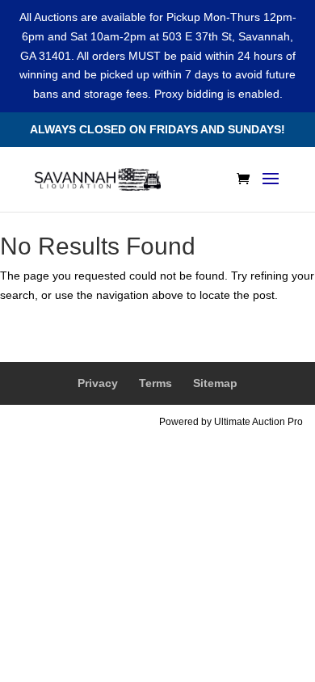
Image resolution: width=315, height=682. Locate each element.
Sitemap (215, 383)
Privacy (98, 383)
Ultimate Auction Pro (258, 421)
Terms (155, 383)
